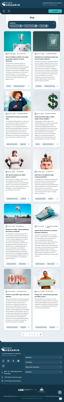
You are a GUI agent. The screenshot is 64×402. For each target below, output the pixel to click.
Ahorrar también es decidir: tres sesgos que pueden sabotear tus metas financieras (17, 59)
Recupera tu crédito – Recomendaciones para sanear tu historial (17, 230)
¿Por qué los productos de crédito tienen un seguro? (15, 176)
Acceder (55, 11)
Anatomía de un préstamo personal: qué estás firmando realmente (46, 58)
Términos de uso (26, 398)
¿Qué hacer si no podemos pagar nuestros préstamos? (44, 176)
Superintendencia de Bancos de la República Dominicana (30, 396)
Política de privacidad (36, 398)
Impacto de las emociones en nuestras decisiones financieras (46, 231)
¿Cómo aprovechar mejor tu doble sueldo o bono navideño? (44, 118)
